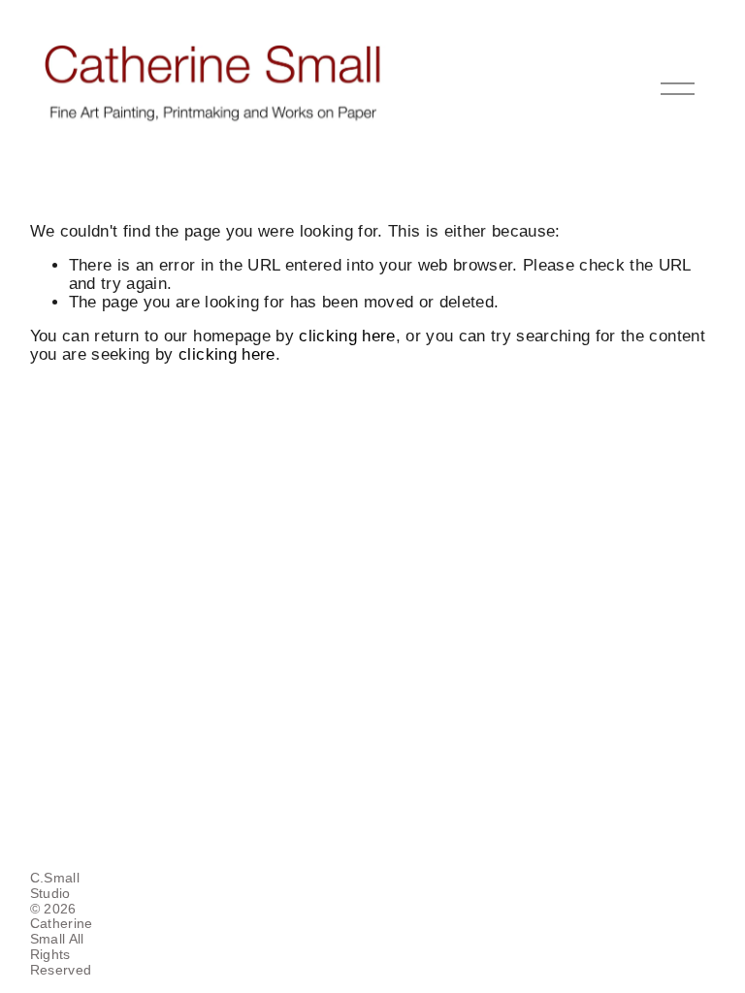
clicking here (347, 336)
